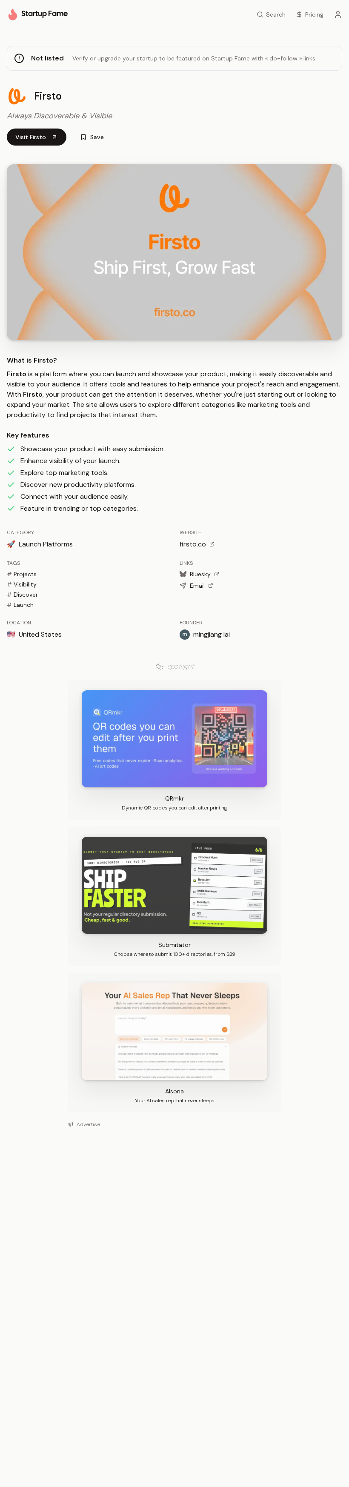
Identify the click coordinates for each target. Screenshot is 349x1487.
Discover (22, 594)
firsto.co (193, 544)
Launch (20, 605)
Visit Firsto (30, 137)
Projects (22, 574)
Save (97, 137)
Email (197, 585)
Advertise (88, 1124)
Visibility (22, 584)
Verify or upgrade (96, 58)
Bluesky (200, 574)
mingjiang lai (211, 634)
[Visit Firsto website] (174, 252)
